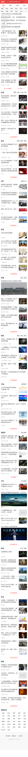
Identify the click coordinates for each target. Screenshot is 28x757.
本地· (2, 384)
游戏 (25, 721)
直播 (7, 11)
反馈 (9, 736)
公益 (21, 11)
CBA (25, 92)
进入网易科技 (13, 593)
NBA (18, 92)
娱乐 (7, 8)
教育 (3, 724)
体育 (11, 8)
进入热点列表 (13, 657)
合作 (15, 736)
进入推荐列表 (13, 706)
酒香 (19, 727)
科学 (21, 548)
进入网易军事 (13, 331)
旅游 (25, 724)
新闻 (2, 8)
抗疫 (8, 730)
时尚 (8, 721)
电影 (21, 141)
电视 (18, 141)
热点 (24, 5)
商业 (25, 336)
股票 (18, 336)
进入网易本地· (13, 428)
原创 (17, 5)
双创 (14, 727)
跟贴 (19, 721)
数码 (19, 718)
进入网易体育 (13, 137)
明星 (25, 141)
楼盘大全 (24, 181)
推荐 (10, 5)
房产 (11, 11)
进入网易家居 (13, 274)
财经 (16, 8)
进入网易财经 (13, 380)
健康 (14, 724)
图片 (21, 8)
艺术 (8, 727)
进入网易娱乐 (13, 177)
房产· (2, 181)
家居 (2, 229)
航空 (25, 727)
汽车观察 (24, 481)
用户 (26, 2)
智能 (25, 548)
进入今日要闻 (7, 88)
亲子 (3, 727)
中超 (22, 92)
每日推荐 (24, 432)
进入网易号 (13, 477)
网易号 (3, 432)
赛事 (15, 92)
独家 (19, 724)
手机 (14, 718)
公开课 (8, 724)
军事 (2, 11)
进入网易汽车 (13, 544)
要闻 (3, 5)
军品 (21, 278)
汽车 (26, 8)
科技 (16, 11)
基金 (21, 336)
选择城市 (24, 384)
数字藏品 (3, 729)
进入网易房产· (13, 225)
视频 (8, 718)
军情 (25, 278)
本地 (25, 718)
